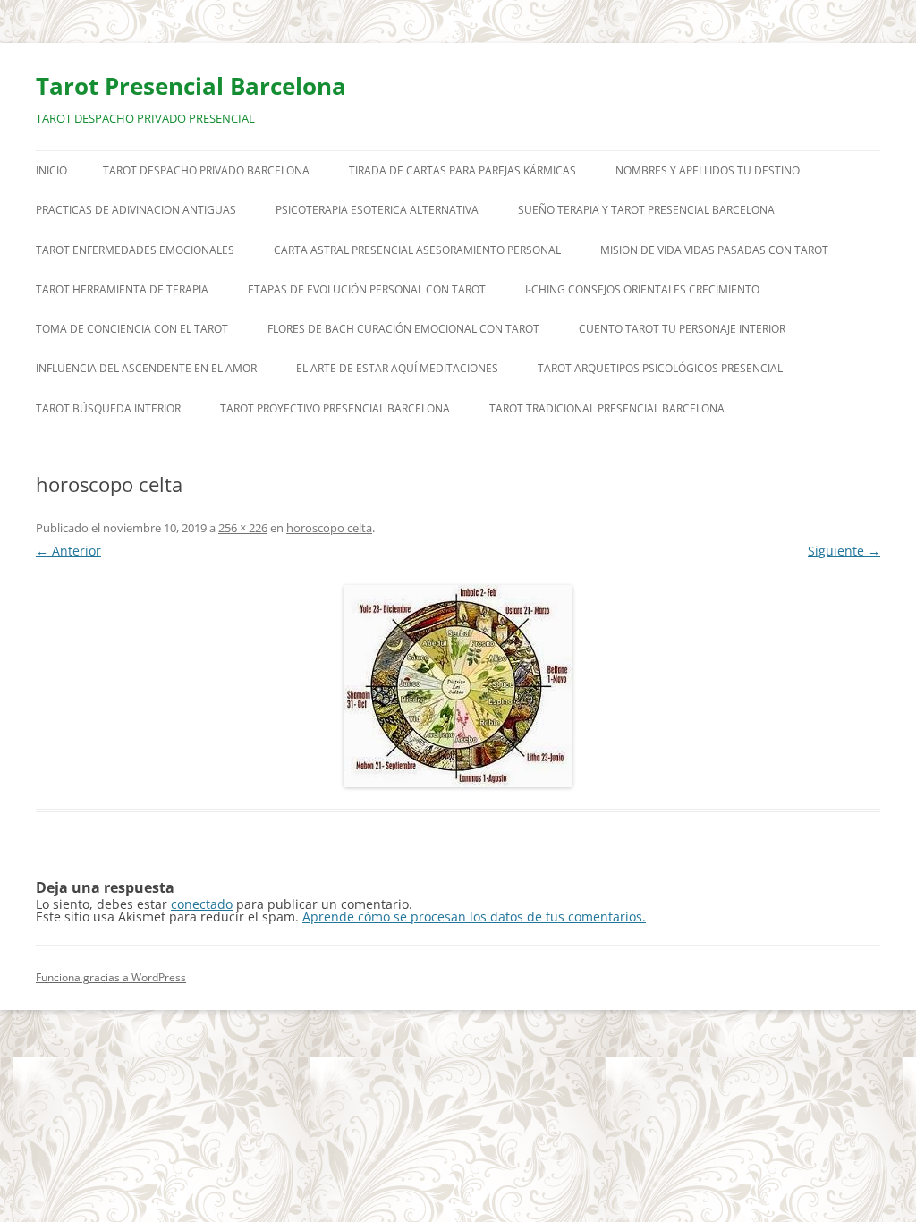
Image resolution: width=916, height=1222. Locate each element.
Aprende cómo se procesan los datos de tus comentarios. (474, 916)
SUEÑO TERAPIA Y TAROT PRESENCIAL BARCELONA (646, 209)
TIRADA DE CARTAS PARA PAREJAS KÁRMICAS (462, 170)
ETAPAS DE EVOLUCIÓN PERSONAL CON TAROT (367, 289)
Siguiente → (844, 550)
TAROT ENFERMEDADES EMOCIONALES (135, 250)
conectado (202, 903)
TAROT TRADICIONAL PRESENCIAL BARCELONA (607, 408)
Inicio (51, 170)
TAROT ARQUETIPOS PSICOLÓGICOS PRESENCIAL (660, 368)
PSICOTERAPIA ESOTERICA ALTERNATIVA (377, 209)
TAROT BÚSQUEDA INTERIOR (108, 408)
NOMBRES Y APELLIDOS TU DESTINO (707, 170)
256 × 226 (242, 528)
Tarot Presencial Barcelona (191, 86)
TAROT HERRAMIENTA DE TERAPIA (122, 289)
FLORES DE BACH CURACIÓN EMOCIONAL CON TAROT (403, 328)
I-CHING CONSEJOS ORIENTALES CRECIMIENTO (642, 289)
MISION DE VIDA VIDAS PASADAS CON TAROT (714, 250)
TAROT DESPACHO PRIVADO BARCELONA (206, 170)
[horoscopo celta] (458, 686)
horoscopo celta (329, 528)
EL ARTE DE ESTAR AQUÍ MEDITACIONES (397, 368)
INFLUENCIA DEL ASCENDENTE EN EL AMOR (146, 368)
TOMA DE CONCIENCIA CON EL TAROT (132, 328)
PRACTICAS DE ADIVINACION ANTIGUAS (136, 209)
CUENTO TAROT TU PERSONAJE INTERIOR (682, 328)
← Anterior (68, 550)
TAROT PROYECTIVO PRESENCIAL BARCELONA (335, 408)
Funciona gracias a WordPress (111, 977)
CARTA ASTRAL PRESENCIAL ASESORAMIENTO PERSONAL (417, 250)
